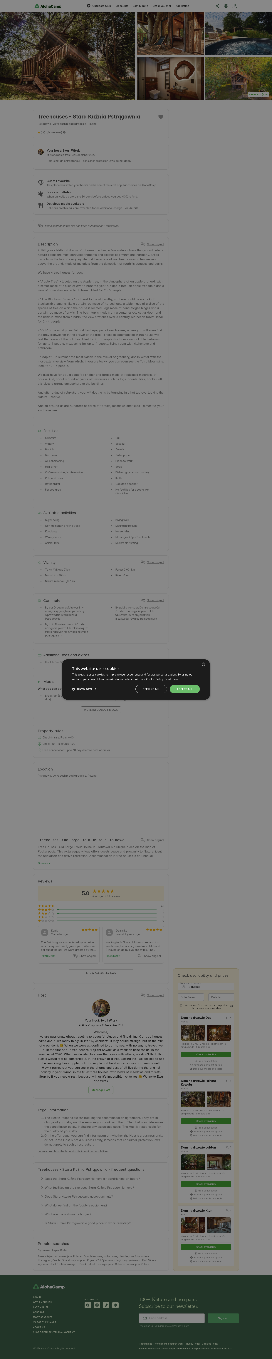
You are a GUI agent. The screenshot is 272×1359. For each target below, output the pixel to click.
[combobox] (203, 664)
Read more (172, 679)
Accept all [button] (185, 689)
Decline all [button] (151, 689)
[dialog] (136, 679)
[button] (84, 689)
